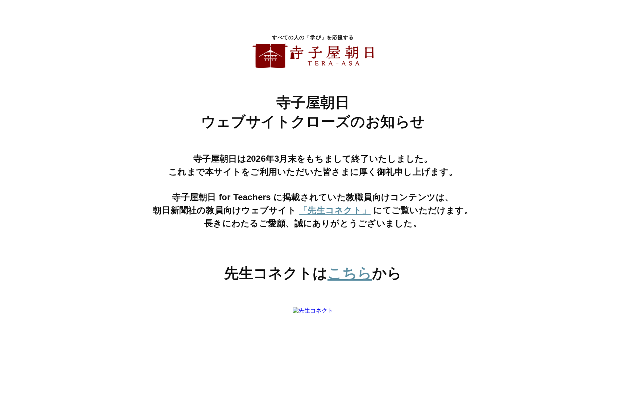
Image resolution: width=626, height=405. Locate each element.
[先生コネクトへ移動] (313, 311)
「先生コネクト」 (335, 210)
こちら (349, 273)
